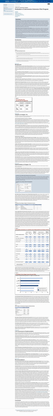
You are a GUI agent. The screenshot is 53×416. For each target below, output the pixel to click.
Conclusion (16, 16)
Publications (26, 1)
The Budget (30, 1)
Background (16, 12)
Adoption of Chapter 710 (18, 13)
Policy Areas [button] (22, 1)
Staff (39, 1)
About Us (45, 1)
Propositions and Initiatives (35, 1)
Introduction (16, 11)
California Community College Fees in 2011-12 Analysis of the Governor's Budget (8, 9)
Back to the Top (17, 63)
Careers (42, 1)
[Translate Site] (46, 1)
